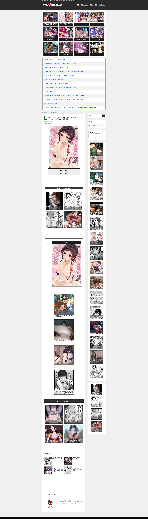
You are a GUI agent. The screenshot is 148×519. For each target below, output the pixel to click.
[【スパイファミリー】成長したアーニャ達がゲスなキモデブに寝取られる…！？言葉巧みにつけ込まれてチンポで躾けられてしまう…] (96, 261)
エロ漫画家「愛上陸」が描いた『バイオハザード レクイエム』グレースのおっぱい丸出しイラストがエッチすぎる (64, 71)
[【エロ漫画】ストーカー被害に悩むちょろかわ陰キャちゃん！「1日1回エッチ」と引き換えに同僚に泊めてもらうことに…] (96, 232)
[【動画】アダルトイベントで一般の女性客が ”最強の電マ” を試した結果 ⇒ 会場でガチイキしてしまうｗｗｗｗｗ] (96, 276)
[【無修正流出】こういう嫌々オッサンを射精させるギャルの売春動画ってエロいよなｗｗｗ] (54, 192)
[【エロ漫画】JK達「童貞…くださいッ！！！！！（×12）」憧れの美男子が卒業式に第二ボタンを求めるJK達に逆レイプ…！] (96, 336)
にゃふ (50, 506)
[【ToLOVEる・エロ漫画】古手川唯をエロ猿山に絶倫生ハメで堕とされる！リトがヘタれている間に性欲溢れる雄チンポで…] (96, 187)
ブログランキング (102, 4)
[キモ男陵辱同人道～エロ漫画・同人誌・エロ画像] (52, 4)
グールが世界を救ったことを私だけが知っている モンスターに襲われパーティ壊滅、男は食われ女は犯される (64, 99)
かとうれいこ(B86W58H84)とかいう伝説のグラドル (53, 79)
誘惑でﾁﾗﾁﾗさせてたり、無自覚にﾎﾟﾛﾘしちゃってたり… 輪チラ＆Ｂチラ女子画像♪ (59, 75)
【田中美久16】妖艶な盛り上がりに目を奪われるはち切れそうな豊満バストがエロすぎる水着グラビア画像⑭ (64, 95)
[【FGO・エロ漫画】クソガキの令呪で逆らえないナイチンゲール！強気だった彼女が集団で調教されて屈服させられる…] (96, 321)
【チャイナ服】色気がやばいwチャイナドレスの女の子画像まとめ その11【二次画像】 (60, 63)
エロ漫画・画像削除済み (48, 123)
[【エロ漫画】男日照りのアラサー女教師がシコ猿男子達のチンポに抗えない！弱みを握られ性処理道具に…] (54, 211)
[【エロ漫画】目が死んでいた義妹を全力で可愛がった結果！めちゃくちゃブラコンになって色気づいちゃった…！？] (96, 247)
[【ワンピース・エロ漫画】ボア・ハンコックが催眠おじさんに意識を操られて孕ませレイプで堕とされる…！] (54, 425)
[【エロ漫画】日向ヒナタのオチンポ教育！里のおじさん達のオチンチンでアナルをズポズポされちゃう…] (54, 405)
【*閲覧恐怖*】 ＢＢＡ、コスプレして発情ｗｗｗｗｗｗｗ (54, 59)
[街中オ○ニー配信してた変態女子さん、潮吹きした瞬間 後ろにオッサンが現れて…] (73, 425)
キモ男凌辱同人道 (92, 133)
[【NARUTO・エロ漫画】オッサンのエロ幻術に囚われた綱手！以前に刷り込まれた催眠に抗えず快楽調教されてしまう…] (96, 143)
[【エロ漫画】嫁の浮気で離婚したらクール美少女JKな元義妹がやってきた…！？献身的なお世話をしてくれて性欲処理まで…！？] (96, 306)
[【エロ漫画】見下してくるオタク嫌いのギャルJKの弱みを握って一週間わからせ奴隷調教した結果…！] (73, 405)
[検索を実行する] (103, 115)
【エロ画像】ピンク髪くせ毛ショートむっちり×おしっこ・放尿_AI (56, 83)
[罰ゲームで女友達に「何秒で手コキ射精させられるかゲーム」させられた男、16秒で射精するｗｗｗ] (96, 202)
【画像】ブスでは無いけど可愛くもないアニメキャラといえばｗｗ (56, 67)
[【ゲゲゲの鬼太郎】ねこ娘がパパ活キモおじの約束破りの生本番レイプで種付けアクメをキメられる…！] (73, 211)
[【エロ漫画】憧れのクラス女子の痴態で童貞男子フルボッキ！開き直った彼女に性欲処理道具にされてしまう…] (96, 365)
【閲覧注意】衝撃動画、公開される (50, 91)
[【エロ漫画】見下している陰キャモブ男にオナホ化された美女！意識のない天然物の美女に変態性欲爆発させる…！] (96, 217)
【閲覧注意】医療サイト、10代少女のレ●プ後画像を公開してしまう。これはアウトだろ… (60, 87)
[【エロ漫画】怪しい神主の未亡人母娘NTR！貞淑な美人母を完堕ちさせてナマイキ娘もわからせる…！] (73, 192)
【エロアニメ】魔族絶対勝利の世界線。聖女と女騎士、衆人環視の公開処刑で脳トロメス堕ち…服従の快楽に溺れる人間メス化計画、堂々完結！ (70, 107)
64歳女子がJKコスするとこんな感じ (50, 103)
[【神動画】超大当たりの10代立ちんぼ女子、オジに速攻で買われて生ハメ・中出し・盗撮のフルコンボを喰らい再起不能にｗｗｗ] (96, 351)
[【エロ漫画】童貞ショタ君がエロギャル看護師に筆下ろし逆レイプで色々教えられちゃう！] (96, 291)
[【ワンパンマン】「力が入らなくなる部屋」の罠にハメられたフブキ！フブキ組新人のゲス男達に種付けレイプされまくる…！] (96, 172)
